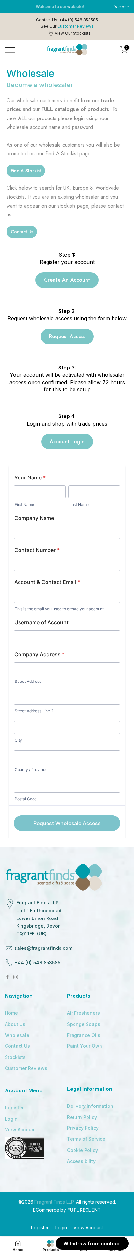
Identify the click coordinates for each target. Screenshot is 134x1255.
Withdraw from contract (92, 1243)
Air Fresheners (83, 1013)
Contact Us (17, 1046)
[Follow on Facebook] (7, 977)
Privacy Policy (83, 1128)
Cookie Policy (82, 1150)
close (123, 7)
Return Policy (82, 1117)
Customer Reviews (26, 1068)
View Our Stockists (73, 33)
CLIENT (84, 1210)
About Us (15, 1024)
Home (11, 1013)
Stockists (15, 1057)
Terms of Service (86, 1139)
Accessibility (81, 1161)
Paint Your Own (84, 1046)
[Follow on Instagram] (15, 977)
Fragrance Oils (83, 1035)
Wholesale (17, 1035)
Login (11, 1119)
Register (14, 1107)
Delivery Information (90, 1106)
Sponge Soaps (83, 1024)
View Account (20, 1129)
